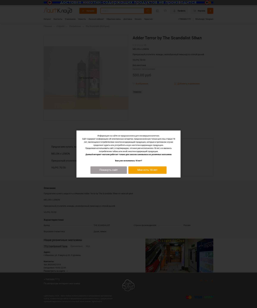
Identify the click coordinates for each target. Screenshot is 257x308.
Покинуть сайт (108, 169)
